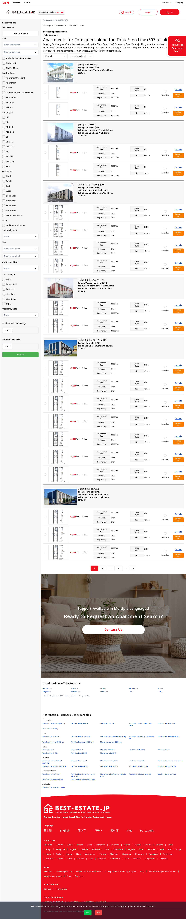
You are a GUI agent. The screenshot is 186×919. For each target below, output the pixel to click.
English (65, 830)
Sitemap (47, 889)
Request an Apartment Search (89, 871)
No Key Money (12, 68)
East (8, 186)
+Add (7, 330)
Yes (87, 912)
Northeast (11, 201)
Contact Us (113, 629)
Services (165, 3)
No (98, 912)
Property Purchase (75, 876)
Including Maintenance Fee (18, 58)
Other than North (14, 215)
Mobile (27, 2)
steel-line (10, 294)
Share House (12, 98)
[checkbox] (3, 58)
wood (8, 279)
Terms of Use (61, 889)
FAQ (142, 871)
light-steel (10, 289)
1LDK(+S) (10, 132)
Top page (47, 26)
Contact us (178, 95)
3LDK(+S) (10, 161)
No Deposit (11, 63)
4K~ (8, 166)
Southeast (11, 196)
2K (7, 137)
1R (7, 117)
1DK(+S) (9, 127)
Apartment (11, 83)
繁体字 (115, 830)
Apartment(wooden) (15, 78)
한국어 (98, 830)
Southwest (11, 206)
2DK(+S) (9, 142)
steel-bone (11, 299)
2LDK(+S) (10, 147)
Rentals (16, 2)
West (8, 191)
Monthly (10, 102)
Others (9, 107)
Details (178, 89)
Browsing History (64, 871)
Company (179, 2)
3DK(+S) (9, 156)
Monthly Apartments (53, 876)
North (9, 176)
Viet (129, 830)
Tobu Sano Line (50, 35)
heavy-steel (11, 284)
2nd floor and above (15, 225)
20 (132, 568)
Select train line (20, 33)
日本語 (48, 830)
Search (20, 354)
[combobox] (4, 44)
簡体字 (82, 830)
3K (7, 152)
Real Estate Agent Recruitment (162, 871)
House (9, 88)
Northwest (11, 211)
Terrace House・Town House (19, 93)
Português (147, 830)
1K (7, 122)
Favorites (48, 871)
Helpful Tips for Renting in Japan (121, 871)
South (9, 181)
